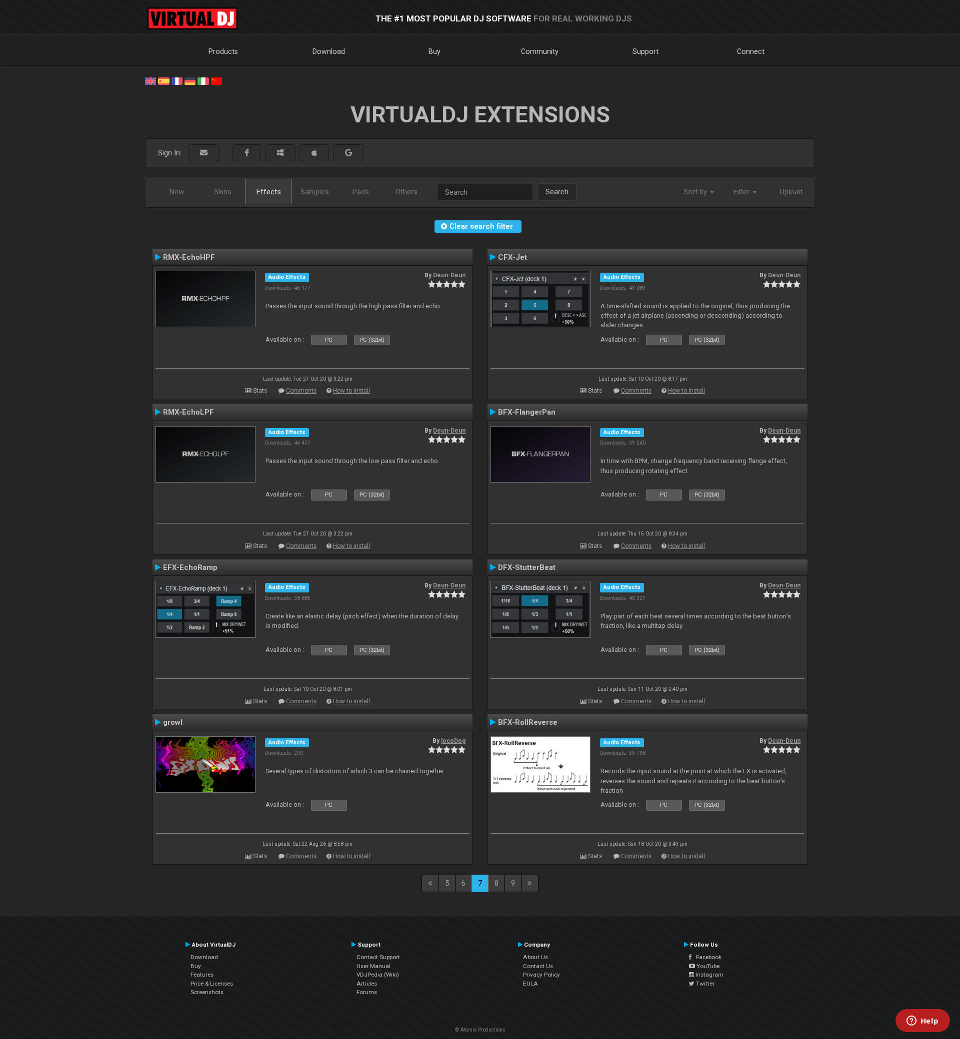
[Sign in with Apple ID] (314, 153)
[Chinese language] (216, 80)
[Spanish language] (163, 80)
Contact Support (378, 957)
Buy (434, 51)
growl (172, 722)
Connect (750, 51)
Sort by (696, 191)
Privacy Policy (541, 974)
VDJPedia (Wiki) (377, 974)
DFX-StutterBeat (527, 567)
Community (539, 51)
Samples (314, 191)
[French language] (177, 80)
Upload (791, 191)
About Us (535, 957)
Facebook (707, 957)
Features (202, 974)
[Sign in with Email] (204, 153)
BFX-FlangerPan (527, 412)
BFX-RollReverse (528, 722)
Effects (268, 191)
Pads (360, 191)
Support (645, 51)
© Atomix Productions (480, 1030)
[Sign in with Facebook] (246, 153)
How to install (351, 390)
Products (223, 51)
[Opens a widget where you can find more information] (922, 1021)
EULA (530, 983)
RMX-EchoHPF (189, 257)
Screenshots (207, 992)
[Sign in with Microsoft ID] (280, 153)
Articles (366, 983)
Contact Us (538, 966)
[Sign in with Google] (348, 153)
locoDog (453, 740)
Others (407, 191)
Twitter (704, 983)
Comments (301, 390)
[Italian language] (203, 80)
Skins (223, 191)
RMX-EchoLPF (188, 412)
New (177, 191)
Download (328, 51)
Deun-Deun (449, 275)
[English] (150, 80)
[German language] (190, 80)
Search (557, 191)
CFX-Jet (512, 257)
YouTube (707, 966)
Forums (366, 992)
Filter (743, 191)
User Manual (373, 966)
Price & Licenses (211, 983)
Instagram (709, 974)
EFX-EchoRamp (190, 567)
